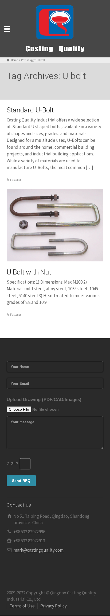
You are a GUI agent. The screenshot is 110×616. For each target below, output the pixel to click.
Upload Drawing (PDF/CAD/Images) (44, 399)
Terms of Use (22, 606)
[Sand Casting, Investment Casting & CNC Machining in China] (55, 28)
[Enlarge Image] (55, 225)
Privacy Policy (53, 606)
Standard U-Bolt (30, 110)
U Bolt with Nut (29, 272)
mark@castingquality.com (38, 550)
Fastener (15, 180)
